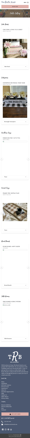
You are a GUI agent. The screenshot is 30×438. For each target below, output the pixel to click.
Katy (2, 408)
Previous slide (1, 49)
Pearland (3, 410)
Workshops (4, 383)
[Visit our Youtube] (11, 429)
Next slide (28, 49)
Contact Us (4, 395)
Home (2, 381)
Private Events (5, 386)
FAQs (2, 393)
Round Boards (7, 285)
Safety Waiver (4, 396)
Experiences (4, 388)
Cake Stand (7, 66)
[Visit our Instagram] (5, 429)
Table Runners (8, 338)
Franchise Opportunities (7, 391)
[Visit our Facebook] (3, 429)
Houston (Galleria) (6, 405)
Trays (5, 176)
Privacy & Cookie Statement (15, 436)
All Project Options (6, 385)
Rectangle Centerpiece (10, 121)
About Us (3, 390)
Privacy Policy (5, 398)
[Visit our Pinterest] (8, 429)
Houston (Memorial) (6, 406)
